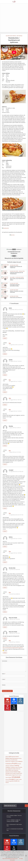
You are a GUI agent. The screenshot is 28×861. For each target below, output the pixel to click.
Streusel (7, 779)
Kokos (7, 770)
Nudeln (20, 773)
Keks (14, 768)
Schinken (10, 777)
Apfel (10, 756)
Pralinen (19, 775)
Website (3, 685)
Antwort (4, 338)
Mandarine (8, 771)
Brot (6, 760)
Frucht (14, 763)
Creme (16, 761)
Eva (10, 343)
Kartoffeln (20, 767)
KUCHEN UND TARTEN (11, 35)
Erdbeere (20, 761)
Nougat (17, 773)
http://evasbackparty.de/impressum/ (10, 858)
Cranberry (13, 761)
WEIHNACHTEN (21, 271)
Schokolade (16, 777)
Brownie (13, 760)
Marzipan (8, 773)
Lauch (12, 770)
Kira (10, 398)
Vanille (15, 781)
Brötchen (9, 760)
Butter (16, 760)
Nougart (14, 773)
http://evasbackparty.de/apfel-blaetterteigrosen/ (13, 647)
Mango (18, 771)
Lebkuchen (16, 770)
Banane (17, 756)
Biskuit (7, 758)
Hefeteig (17, 765)
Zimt (18, 781)
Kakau (16, 767)
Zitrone (7, 782)
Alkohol (7, 756)
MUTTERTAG (19, 35)
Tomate (16, 779)
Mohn (11, 773)
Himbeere (13, 767)
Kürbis (9, 770)
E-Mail (3, 679)
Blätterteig (12, 758)
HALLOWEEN (12, 277)
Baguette (13, 756)
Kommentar (4, 661)
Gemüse (19, 763)
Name (3, 673)
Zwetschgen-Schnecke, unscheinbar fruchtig (15, 285)
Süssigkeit (12, 779)
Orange (13, 775)
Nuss (7, 775)
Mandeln (15, 771)
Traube (20, 779)
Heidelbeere (8, 767)
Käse (7, 768)
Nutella (9, 775)
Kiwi (19, 768)
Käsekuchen (10, 768)
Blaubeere (16, 758)
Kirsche (16, 768)
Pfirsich (16, 775)
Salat (7, 777)
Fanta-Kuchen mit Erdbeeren (16, 297)
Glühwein (7, 765)
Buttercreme (8, 761)
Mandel (11, 771)
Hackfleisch (12, 765)
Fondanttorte (9, 763)
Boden (20, 758)
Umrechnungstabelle (10, 781)
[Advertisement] (14, 18)
